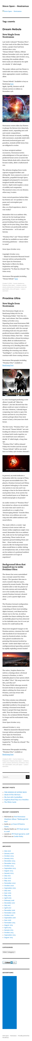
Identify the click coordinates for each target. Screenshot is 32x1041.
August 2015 (8, 925)
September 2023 (10, 868)
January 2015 (8, 930)
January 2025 (9, 858)
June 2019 (7, 893)
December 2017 (9, 903)
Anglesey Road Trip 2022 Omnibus (16, 799)
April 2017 (7, 908)
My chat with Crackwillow (13, 797)
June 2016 (7, 920)
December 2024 (9, 861)
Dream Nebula (11, 29)
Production (5, 761)
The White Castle (10, 802)
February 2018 (9, 900)
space (17, 289)
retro (11, 289)
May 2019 (7, 895)
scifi (14, 289)
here (12, 84)
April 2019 (7, 898)
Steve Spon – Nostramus (15, 6)
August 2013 (8, 937)
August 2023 (8, 871)
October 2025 (9, 856)
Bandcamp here (8, 365)
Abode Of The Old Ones (12, 795)
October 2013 (8, 932)
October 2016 (9, 915)
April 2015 (7, 927)
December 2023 (9, 863)
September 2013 (10, 935)
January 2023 (9, 873)
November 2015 (9, 923)
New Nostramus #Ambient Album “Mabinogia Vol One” (16, 819)
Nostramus (21, 283)
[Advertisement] (10, 1002)
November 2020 (10, 883)
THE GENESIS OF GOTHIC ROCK (15, 792)
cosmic (24, 285)
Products (5, 285)
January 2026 (9, 853)
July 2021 (7, 876)
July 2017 (7, 905)
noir (25, 287)
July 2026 (7, 851)
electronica (10, 287)
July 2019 (7, 890)
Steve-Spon (11, 285)
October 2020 (9, 885)
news (22, 287)
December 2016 (9, 910)
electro (4, 287)
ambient (19, 285)
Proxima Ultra (11, 298)
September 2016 (10, 918)
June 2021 (7, 878)
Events (15, 283)
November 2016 (9, 913)
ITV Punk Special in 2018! (20, 834)
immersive (17, 287)
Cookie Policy (18, 836)
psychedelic (5, 289)
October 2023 (9, 866)
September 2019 (10, 888)
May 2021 (7, 881)
